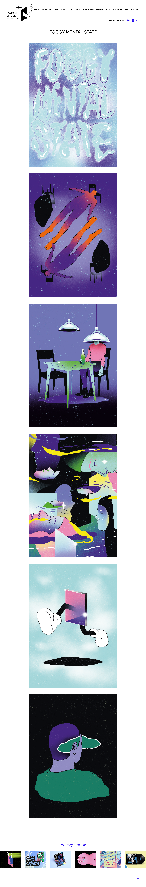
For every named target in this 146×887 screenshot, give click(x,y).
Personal (47, 9)
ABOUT (134, 9)
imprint (121, 20)
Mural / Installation (117, 9)
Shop (112, 20)
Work (36, 9)
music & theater (85, 9)
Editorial (60, 9)
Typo (70, 9)
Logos (99, 9)
